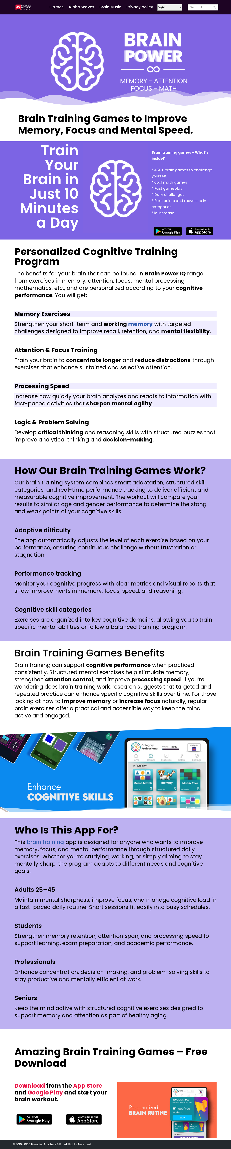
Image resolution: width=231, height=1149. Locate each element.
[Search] (214, 7)
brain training (45, 842)
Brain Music (110, 7)
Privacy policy (139, 7)
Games (56, 7)
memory (140, 324)
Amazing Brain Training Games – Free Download (111, 1057)
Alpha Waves (81, 7)
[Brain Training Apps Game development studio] (23, 7)
